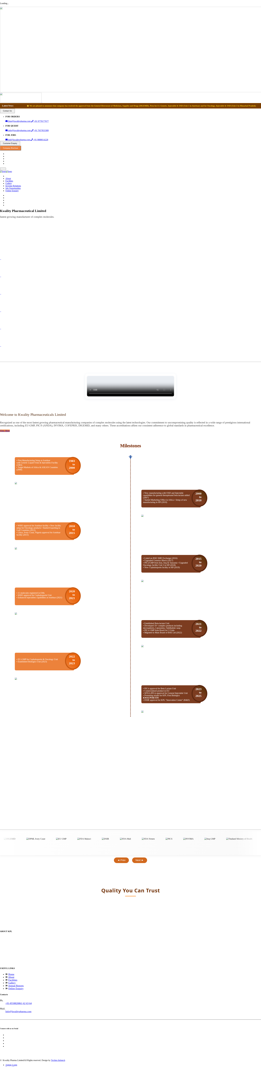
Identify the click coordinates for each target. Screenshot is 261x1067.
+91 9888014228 (40, 140)
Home (11, 974)
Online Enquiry (12, 191)
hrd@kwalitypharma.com (19, 140)
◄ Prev (121, 860)
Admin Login (11, 1065)
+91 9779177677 (41, 121)
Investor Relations (13, 186)
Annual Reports (16, 985)
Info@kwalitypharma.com (18, 1011)
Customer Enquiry (10, 143)
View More (5, 431)
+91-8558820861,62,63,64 (18, 1003)
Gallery (8, 183)
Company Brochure (10, 148)
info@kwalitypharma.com (19, 130)
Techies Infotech (58, 1060)
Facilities (9, 181)
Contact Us (7, 111)
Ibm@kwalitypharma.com (19, 121)
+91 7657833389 (41, 130)
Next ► (140, 860)
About (8, 178)
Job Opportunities (13, 188)
